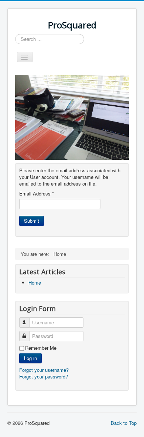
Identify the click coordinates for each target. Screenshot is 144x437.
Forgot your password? (43, 376)
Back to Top (124, 422)
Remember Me (40, 348)
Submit (31, 220)
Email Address (36, 193)
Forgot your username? (44, 369)
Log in (30, 358)
